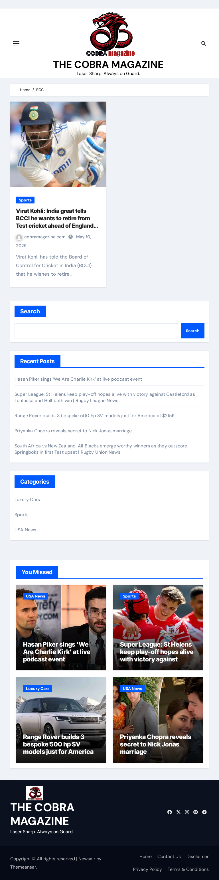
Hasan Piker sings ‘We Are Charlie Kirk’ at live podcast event (78, 379)
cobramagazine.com (45, 237)
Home (145, 856)
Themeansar (23, 867)
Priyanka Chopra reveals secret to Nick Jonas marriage (73, 431)
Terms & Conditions (188, 869)
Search (30, 311)
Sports (25, 200)
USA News (25, 530)
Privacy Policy (147, 869)
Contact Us (169, 856)
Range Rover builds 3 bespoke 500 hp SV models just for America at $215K (95, 416)
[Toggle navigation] (16, 43)
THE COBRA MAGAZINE (108, 64)
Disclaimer (197, 856)
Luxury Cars (27, 499)
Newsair (86, 859)
